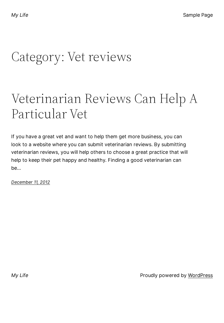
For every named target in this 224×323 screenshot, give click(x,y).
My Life (19, 15)
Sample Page (198, 15)
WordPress (200, 275)
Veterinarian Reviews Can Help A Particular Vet (104, 106)
